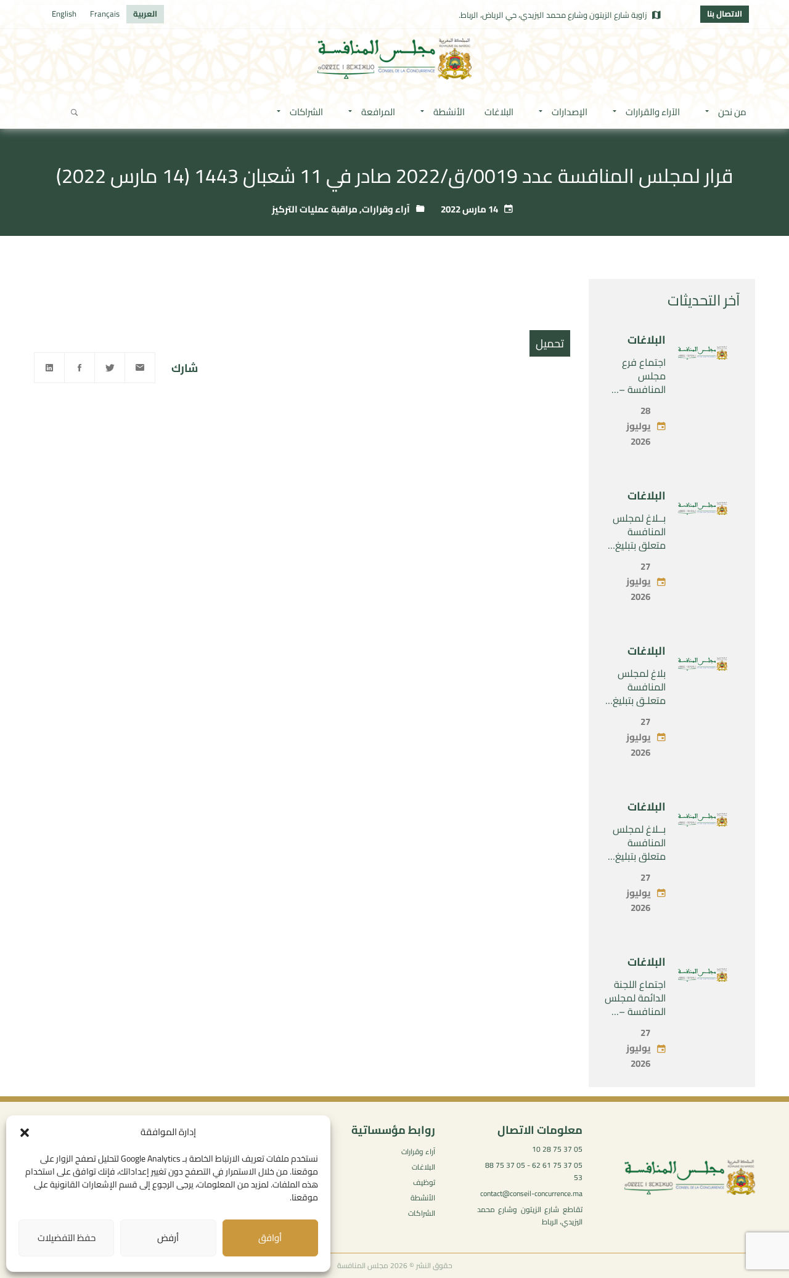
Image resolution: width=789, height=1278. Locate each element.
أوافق (270, 1238)
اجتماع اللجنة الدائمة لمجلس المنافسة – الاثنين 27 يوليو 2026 (635, 1011)
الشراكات (421, 1213)
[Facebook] (79, 367)
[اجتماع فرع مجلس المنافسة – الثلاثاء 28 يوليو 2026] (702, 355)
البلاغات (647, 340)
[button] (24, 1132)
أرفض (168, 1238)
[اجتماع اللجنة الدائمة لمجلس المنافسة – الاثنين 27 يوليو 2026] (702, 977)
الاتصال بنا (724, 13)
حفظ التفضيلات (67, 1238)
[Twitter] (109, 367)
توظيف (424, 1182)
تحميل (550, 343)
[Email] (140, 367)
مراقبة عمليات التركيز (315, 209)
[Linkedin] (49, 367)
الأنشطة (423, 1198)
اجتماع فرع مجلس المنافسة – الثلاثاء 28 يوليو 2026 (635, 389)
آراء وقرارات (386, 209)
